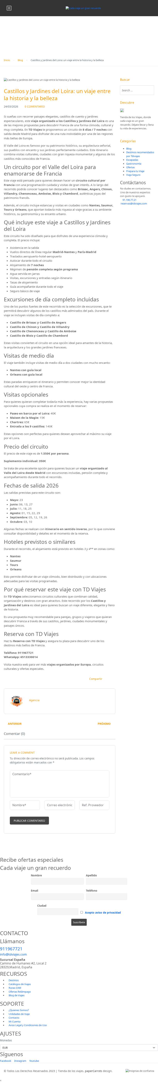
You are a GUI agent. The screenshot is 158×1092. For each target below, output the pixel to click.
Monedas (6, 1040)
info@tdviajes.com (13, 954)
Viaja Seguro (133, 175)
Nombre (36, 875)
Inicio (7, 60)
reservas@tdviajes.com (133, 203)
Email (34, 890)
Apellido (91, 875)
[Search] (149, 90)
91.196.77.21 (129, 200)
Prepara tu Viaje (135, 171)
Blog (20, 60)
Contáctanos (133, 182)
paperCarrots (93, 1071)
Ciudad (41, 905)
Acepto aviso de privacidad (103, 912)
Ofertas (130, 167)
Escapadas (132, 159)
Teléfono (91, 890)
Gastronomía (133, 163)
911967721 (11, 949)
